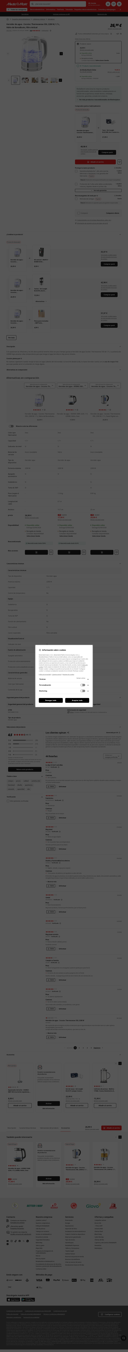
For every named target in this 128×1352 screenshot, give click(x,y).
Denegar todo (50, 700)
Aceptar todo (77, 700)
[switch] (82, 685)
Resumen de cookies (68, 674)
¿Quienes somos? (56, 674)
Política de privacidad (45, 674)
